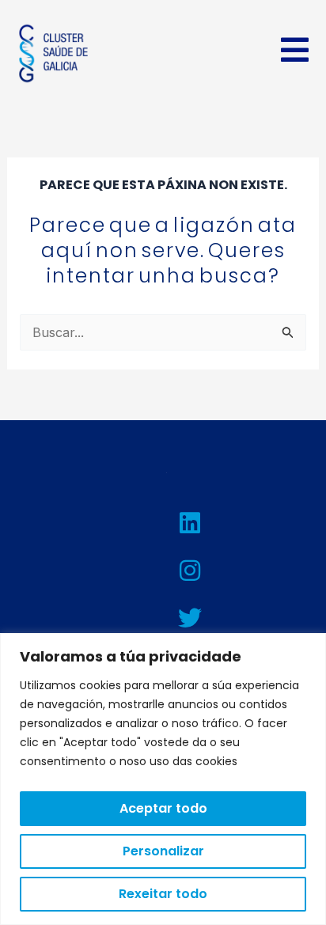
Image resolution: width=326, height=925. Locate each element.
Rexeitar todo (163, 894)
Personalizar (163, 851)
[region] (163, 779)
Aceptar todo (163, 808)
